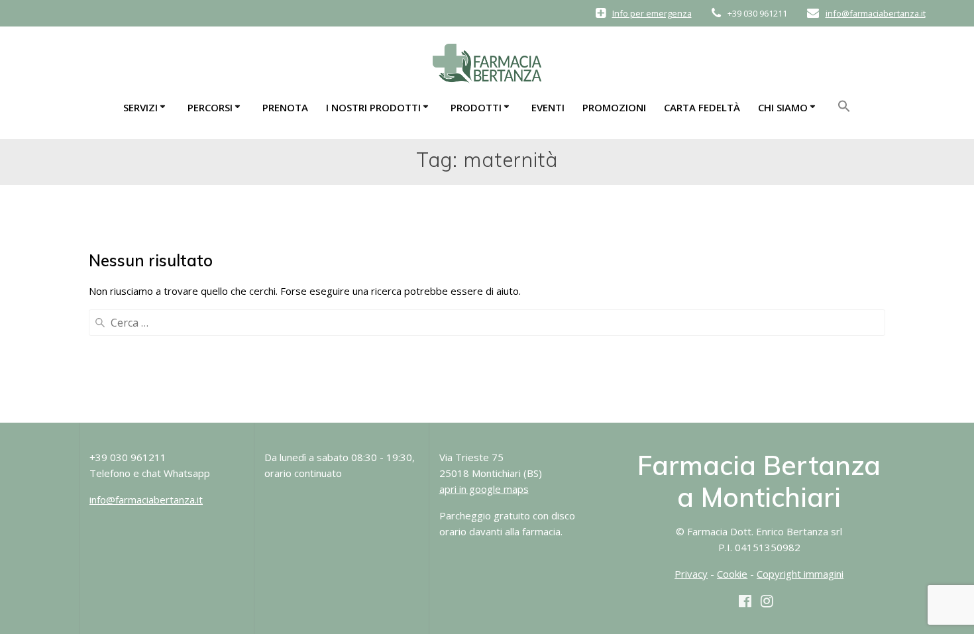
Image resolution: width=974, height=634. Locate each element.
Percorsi (210, 107)
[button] (844, 109)
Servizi (140, 107)
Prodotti (476, 107)
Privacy (691, 573)
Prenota (285, 107)
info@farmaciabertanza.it (876, 13)
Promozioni (614, 107)
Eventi (548, 107)
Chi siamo (783, 107)
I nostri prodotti (373, 107)
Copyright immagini (800, 573)
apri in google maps (484, 489)
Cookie (732, 573)
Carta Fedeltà (702, 107)
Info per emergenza (652, 13)
